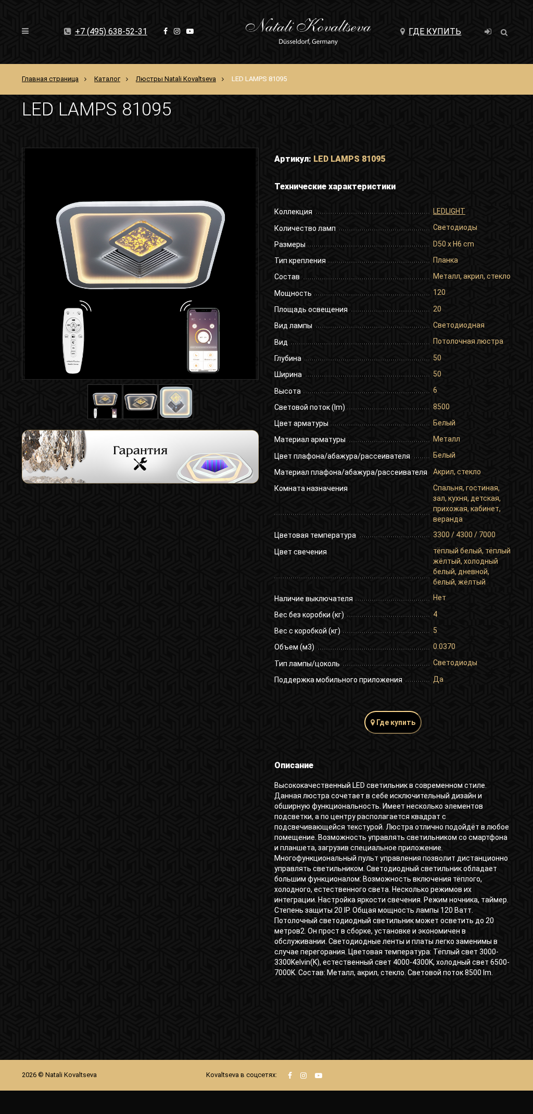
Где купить (435, 31)
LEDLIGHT (449, 211)
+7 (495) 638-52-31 (111, 31)
